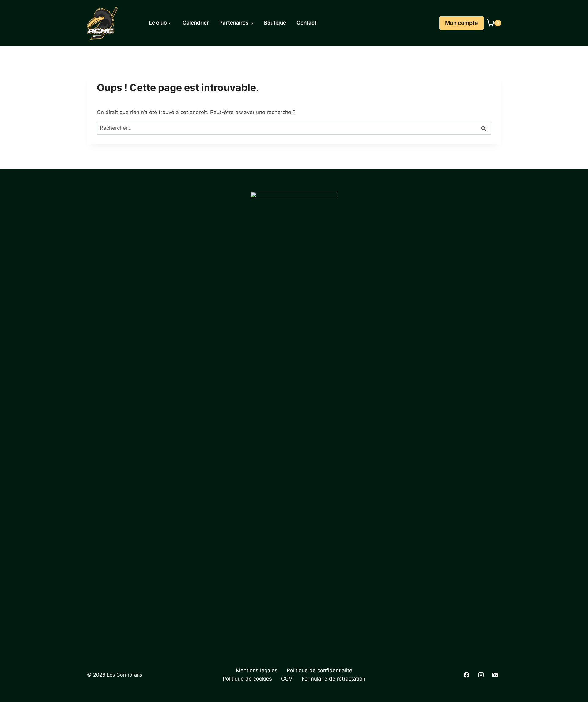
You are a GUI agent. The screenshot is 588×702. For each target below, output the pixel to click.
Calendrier (196, 23)
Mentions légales (256, 670)
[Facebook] (466, 675)
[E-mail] (495, 675)
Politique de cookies (247, 679)
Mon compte (461, 23)
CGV (286, 679)
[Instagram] (481, 675)
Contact (306, 23)
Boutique (275, 23)
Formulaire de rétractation (333, 679)
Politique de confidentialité (319, 670)
